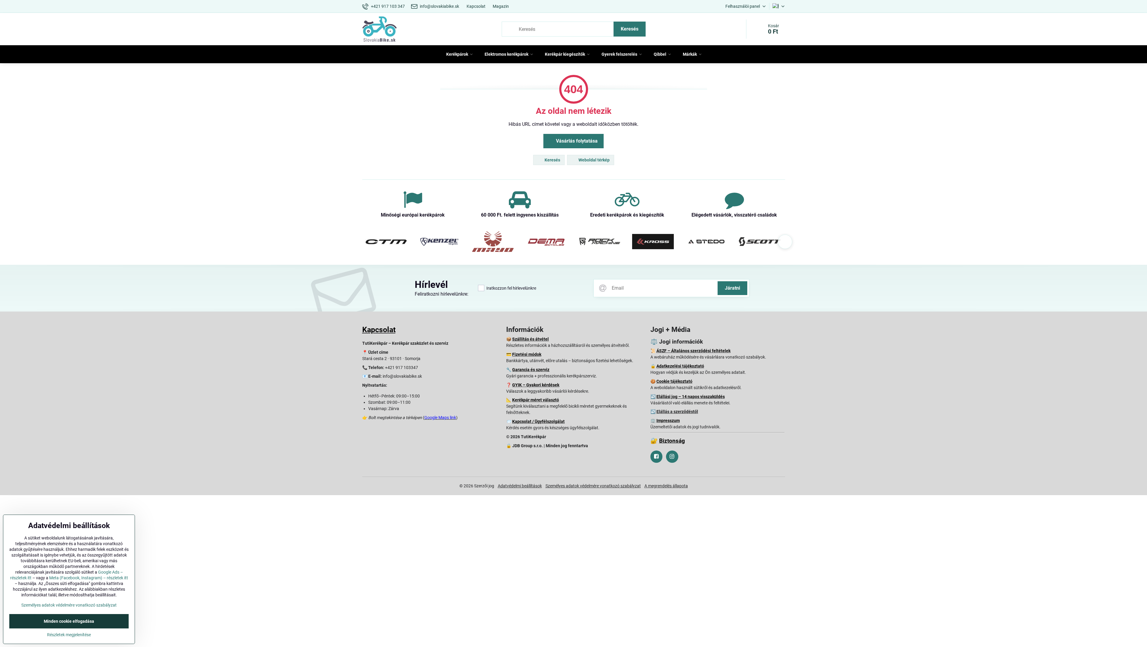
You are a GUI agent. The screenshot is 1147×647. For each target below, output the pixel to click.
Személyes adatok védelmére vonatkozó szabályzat (593, 485)
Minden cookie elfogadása (69, 621)
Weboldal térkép (594, 160)
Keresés (629, 29)
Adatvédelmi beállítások (520, 485)
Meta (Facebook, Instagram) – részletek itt (88, 577)
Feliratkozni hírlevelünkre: (441, 294)
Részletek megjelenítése (69, 634)
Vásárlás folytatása (576, 141)
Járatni (732, 288)
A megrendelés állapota (666, 485)
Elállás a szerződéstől (677, 411)
